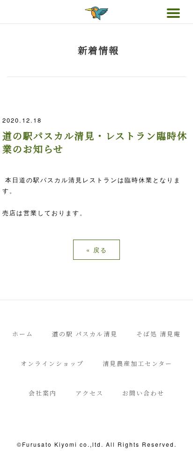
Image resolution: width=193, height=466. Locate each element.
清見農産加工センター (137, 363)
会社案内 (43, 392)
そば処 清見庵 (158, 333)
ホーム (22, 333)
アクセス (89, 392)
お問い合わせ (143, 392)
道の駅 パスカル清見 (85, 333)
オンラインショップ (52, 363)
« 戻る (96, 249)
